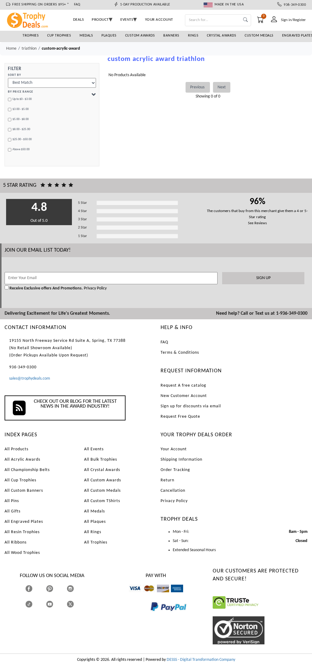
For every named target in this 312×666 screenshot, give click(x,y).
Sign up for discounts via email (191, 406)
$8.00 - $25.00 (21, 129)
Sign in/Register (293, 20)
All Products (16, 449)
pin (48, 595)
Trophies (31, 35)
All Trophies (95, 542)
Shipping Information (181, 459)
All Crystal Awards (102, 470)
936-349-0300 (294, 5)
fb (35, 588)
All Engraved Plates (24, 521)
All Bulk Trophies (100, 459)
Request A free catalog (183, 385)
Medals (86, 35)
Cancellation (173, 490)
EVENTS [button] (126, 20)
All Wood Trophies (22, 553)
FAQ (77, 4)
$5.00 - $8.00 (20, 119)
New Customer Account (184, 396)
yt (55, 604)
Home (11, 48)
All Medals (94, 511)
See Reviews (257, 223)
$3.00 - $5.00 (20, 109)
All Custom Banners (24, 490)
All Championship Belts (27, 470)
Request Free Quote (180, 416)
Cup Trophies (59, 35)
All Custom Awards (102, 480)
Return (167, 480)
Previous (197, 87)
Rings (193, 35)
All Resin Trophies (22, 532)
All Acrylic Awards (22, 459)
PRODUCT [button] (100, 20)
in (76, 588)
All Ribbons (16, 542)
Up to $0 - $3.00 (22, 99)
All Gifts (12, 511)
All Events (94, 449)
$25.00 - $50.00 (22, 139)
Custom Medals (259, 35)
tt (34, 604)
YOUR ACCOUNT (159, 20)
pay (150, 615)
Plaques (109, 35)
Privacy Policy (95, 288)
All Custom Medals (102, 490)
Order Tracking (175, 470)
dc (159, 595)
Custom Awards (140, 35)
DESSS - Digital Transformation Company (201, 659)
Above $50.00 (21, 149)
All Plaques (95, 521)
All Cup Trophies (20, 480)
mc (145, 595)
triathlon (29, 48)
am (173, 595)
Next (222, 87)
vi (130, 595)
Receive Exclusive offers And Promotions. (46, 288)
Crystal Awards (221, 35)
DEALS (78, 20)
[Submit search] (245, 20)
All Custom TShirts (102, 501)
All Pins (12, 501)
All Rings (92, 532)
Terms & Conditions (180, 352)
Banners (171, 35)
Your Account (174, 449)
